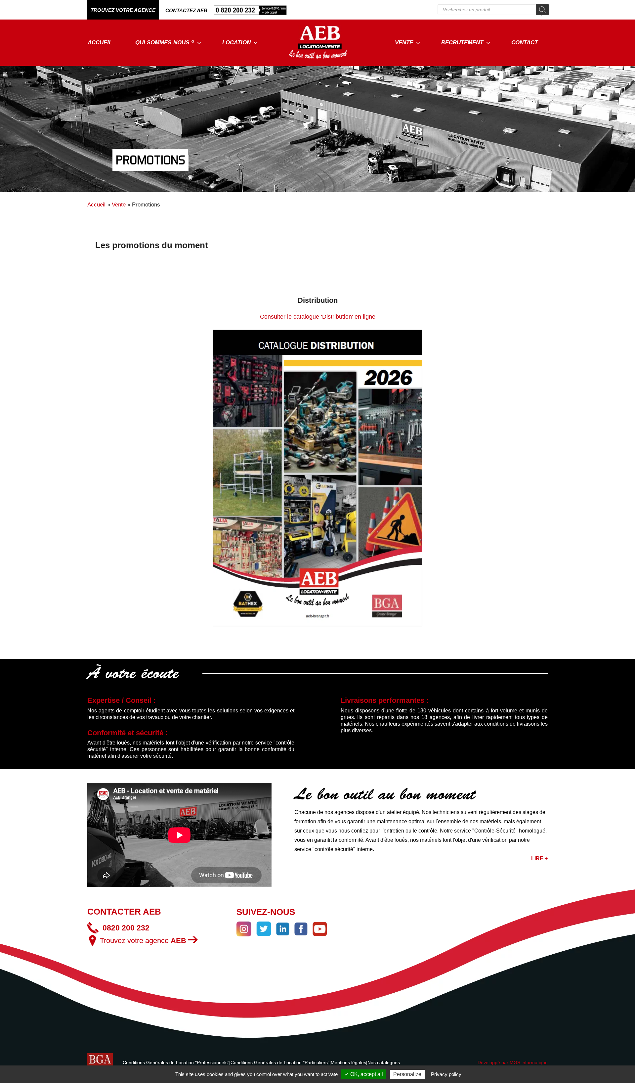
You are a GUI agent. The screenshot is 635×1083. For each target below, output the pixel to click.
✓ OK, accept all (364, 1074)
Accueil (100, 42)
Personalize (407, 1074)
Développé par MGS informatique (513, 1062)
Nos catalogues (383, 1062)
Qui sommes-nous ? (164, 42)
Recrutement (462, 42)
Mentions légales (348, 1062)
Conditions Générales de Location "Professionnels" (176, 1062)
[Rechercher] (542, 9)
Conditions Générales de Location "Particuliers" (280, 1062)
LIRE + (539, 858)
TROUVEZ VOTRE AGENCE (123, 10)
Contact (524, 42)
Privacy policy (446, 1074)
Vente (404, 42)
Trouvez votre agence (143, 940)
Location (236, 42)
